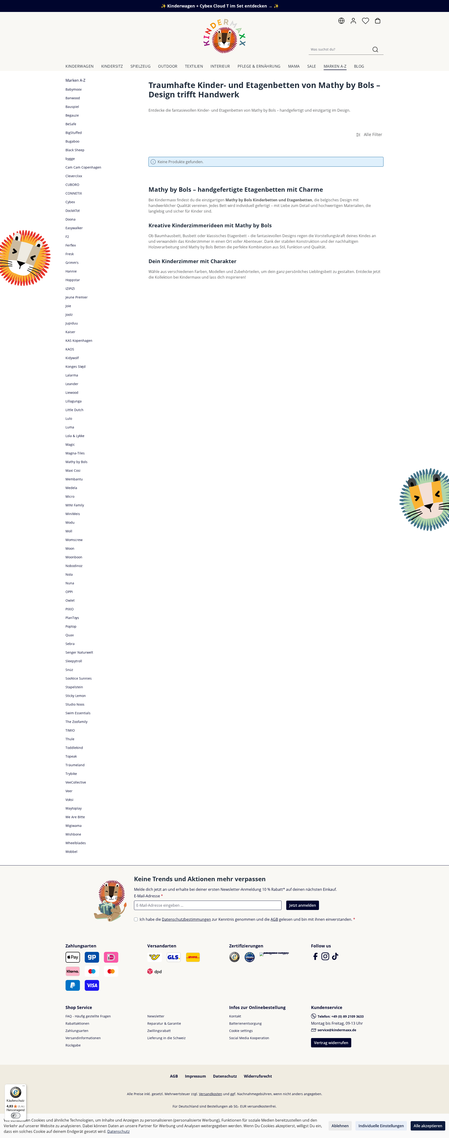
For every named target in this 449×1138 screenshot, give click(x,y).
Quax (69, 635)
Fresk (69, 254)
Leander (71, 384)
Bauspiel (72, 106)
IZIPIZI (70, 288)
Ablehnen (340, 1125)
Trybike (71, 773)
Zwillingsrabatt (159, 1030)
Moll (68, 531)
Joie (68, 306)
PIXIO (69, 609)
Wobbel (71, 851)
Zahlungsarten (76, 1030)
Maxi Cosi (72, 470)
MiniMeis (72, 514)
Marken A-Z (75, 80)
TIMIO (70, 730)
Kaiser (70, 332)
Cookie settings (241, 1030)
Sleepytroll (73, 661)
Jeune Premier (76, 297)
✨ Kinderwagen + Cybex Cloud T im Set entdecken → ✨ (220, 6)
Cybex (70, 202)
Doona (70, 219)
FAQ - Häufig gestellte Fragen (88, 1016)
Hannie (71, 271)
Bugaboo (72, 141)
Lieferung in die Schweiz (166, 1038)
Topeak (71, 756)
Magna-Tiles (75, 453)
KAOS (69, 349)
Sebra (70, 643)
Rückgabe (73, 1045)
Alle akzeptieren (428, 1125)
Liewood (71, 392)
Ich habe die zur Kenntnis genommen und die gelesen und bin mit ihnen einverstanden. (247, 919)
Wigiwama (73, 825)
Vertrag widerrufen (331, 1042)
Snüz (69, 669)
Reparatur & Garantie (164, 1023)
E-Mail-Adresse (148, 896)
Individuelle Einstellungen (381, 1125)
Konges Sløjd (75, 366)
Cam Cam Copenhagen (83, 167)
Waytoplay (73, 808)
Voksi (69, 799)
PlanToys (72, 617)
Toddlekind (74, 747)
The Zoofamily (76, 721)
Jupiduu (71, 323)
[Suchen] (375, 49)
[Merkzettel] (365, 22)
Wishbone (73, 834)
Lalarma (71, 375)
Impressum (195, 1076)
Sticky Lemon (75, 695)
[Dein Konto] (353, 21)
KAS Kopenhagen (78, 340)
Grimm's (72, 262)
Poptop (70, 626)
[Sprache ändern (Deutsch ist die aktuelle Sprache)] (341, 22)
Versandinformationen (83, 1038)
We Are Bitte (75, 817)
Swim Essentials (78, 713)
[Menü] (23, 1087)
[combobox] (338, 49)
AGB (274, 919)
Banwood (72, 98)
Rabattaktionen (77, 1023)
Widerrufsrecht (258, 1076)
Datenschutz (225, 1076)
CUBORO (72, 184)
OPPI (69, 591)
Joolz (69, 314)
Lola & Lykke (74, 436)
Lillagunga (73, 401)
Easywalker (74, 228)
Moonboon (73, 557)
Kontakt (235, 1016)
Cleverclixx (73, 176)
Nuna (69, 583)
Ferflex (70, 245)
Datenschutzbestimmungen (186, 919)
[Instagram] (326, 958)
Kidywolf (72, 358)
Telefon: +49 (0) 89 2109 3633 (340, 1016)
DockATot (72, 210)
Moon (69, 548)
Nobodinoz (74, 565)
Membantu (74, 479)
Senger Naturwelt (79, 652)
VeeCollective (75, 782)
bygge (70, 158)
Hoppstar (72, 280)
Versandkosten (210, 1094)
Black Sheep (74, 150)
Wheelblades (75, 843)
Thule (69, 739)
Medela (71, 488)
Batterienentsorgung (245, 1023)
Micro (69, 496)
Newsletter (155, 1016)
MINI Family (74, 505)
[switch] (15, 1115)
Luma (69, 427)
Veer (68, 791)
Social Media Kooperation (249, 1038)
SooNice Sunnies (78, 678)
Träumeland (75, 765)
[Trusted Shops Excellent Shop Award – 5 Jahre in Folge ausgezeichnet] (274, 954)
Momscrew (74, 540)
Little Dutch (74, 410)
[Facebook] (316, 958)
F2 (67, 236)
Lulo (68, 418)
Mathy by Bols (76, 462)
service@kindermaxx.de (336, 1030)
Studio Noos (74, 704)
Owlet (70, 600)
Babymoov (73, 89)
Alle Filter (372, 134)
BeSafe (70, 124)
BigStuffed (73, 132)
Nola (69, 574)
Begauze (72, 115)
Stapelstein (74, 687)
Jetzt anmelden (302, 905)
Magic (70, 444)
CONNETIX (73, 193)
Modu (70, 522)
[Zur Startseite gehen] (224, 36)
